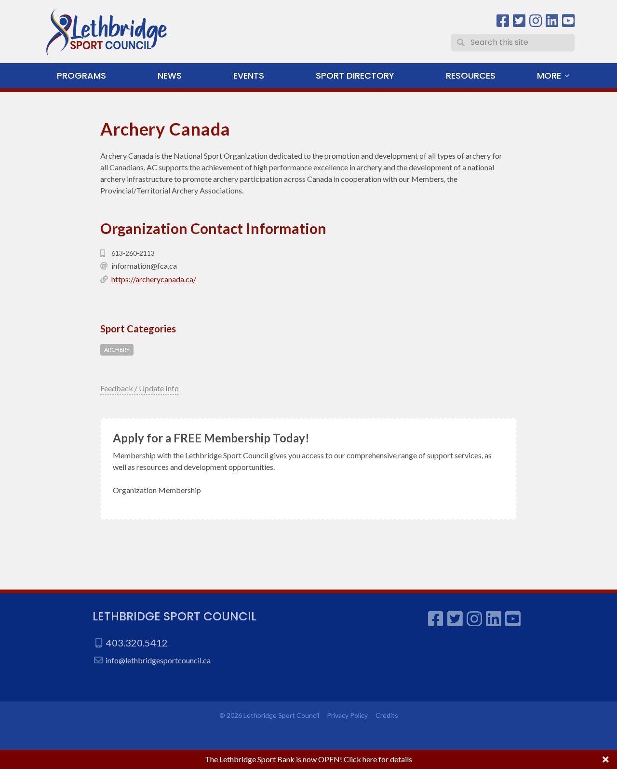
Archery (117, 349)
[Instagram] (535, 21)
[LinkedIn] (552, 21)
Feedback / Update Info (139, 388)
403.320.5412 (137, 642)
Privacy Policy (347, 715)
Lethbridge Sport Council (174, 616)
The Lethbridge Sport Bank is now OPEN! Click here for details (308, 759)
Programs (81, 75)
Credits (387, 715)
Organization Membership (157, 489)
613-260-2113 (133, 253)
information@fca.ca (144, 265)
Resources (471, 75)
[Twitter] (519, 21)
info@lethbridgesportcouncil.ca (158, 660)
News (170, 75)
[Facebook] (502, 21)
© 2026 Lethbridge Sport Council (269, 715)
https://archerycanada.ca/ (153, 279)
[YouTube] (568, 21)
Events (248, 75)
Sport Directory (355, 75)
